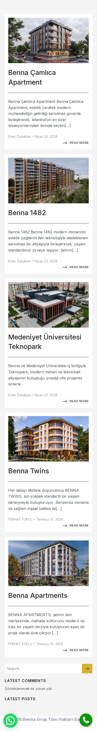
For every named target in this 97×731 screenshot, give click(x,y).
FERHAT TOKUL (20, 519)
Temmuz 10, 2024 (49, 519)
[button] (10, 721)
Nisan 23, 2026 (46, 261)
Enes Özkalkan (19, 137)
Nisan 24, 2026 (46, 137)
